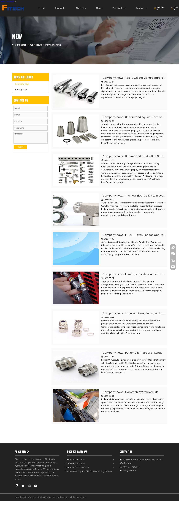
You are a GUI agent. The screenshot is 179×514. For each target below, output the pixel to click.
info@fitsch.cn (129, 470)
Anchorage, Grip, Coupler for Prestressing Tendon (89, 471)
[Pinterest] (36, 486)
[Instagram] (29, 486)
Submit (21, 147)
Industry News (21, 89)
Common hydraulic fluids (141, 392)
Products (60, 8)
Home (41, 8)
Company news (22, 84)
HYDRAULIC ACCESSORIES (78, 467)
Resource (141, 8)
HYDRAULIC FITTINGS (76, 459)
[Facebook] (17, 486)
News (99, 8)
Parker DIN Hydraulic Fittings (143, 353)
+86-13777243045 (131, 467)
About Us (81, 8)
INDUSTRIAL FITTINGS (76, 463)
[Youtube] (23, 486)
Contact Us (119, 8)
